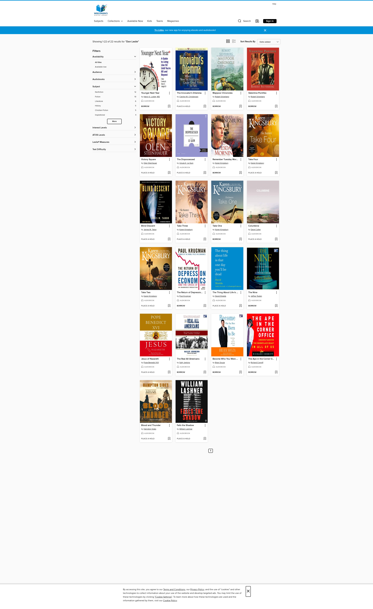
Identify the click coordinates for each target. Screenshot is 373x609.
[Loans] (257, 21)
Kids (149, 21)
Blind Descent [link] (148, 226)
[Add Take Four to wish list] (276, 173)
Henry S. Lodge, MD (152, 97)
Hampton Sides (150, 429)
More (114, 121)
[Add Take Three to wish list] (205, 239)
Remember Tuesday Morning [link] (226, 159)
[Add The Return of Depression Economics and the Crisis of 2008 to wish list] (205, 306)
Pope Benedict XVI (151, 362)
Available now (101, 67)
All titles (98, 62)
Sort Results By (247, 41)
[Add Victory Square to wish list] (169, 173)
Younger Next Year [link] (150, 93)
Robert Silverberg (222, 97)
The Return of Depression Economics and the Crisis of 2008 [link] (190, 292)
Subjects (98, 21)
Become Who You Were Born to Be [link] (226, 359)
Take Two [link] (146, 292)
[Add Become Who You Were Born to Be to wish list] (240, 372)
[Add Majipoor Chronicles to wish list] (240, 106)
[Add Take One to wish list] (240, 239)
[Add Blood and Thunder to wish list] (169, 439)
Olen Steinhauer (150, 163)
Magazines (173, 21)
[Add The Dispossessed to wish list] (205, 173)
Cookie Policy (170, 600)
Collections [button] (114, 21)
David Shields (220, 296)
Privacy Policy (197, 589)
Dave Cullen (256, 229)
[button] (244, 21)
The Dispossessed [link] (186, 159)
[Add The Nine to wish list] (276, 306)
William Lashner (185, 429)
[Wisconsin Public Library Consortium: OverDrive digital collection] (101, 10)
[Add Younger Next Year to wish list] (169, 106)
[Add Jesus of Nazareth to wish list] (169, 372)
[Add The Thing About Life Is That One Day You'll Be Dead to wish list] (240, 306)
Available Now (135, 21)
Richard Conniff (257, 362)
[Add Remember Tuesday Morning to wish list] (240, 173)
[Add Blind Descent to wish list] (169, 239)
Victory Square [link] (148, 159)
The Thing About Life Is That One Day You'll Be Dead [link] (226, 292)
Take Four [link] (253, 159)
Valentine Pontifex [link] (257, 93)
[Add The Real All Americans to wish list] (205, 372)
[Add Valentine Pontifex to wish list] (276, 106)
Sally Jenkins (184, 362)
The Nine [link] (252, 292)
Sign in (270, 21)
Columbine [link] (253, 226)
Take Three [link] (182, 226)
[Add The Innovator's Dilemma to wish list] (205, 106)
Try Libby (159, 30)
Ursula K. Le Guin (186, 163)
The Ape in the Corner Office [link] (261, 359)
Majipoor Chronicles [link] (223, 93)
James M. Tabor (150, 229)
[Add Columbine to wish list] (276, 239)
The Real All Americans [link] (188, 359)
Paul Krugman (185, 296)
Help (274, 4)
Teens (159, 21)
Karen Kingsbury (221, 163)
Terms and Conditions (174, 589)
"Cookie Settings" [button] (163, 596)
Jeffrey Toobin (256, 296)
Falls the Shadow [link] (185, 425)
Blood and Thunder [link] (151, 425)
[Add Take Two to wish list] (169, 306)
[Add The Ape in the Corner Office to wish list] (276, 372)
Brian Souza (220, 362)
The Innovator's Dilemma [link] (189, 93)
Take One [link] (217, 226)
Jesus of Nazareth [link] (150, 359)
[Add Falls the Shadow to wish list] (205, 439)
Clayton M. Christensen (188, 97)
